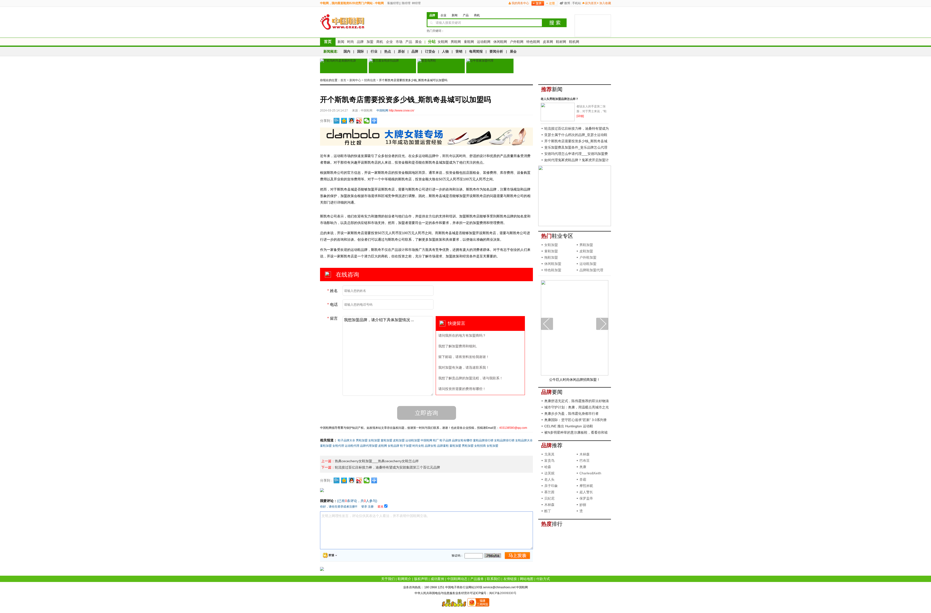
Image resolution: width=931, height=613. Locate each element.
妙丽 (582, 505)
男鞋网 (456, 42)
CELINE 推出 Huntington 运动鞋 (568, 426)
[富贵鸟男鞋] (441, 66)
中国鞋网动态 (457, 579)
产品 (408, 42)
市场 (399, 42)
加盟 (370, 42)
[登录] (537, 3)
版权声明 (421, 579)
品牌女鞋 (430, 445)
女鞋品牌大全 (524, 440)
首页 (328, 42)
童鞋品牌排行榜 (483, 440)
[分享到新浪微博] (359, 121)
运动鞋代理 (352, 445)
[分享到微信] (367, 121)
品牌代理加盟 (368, 445)
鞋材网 (561, 42)
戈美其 (549, 454)
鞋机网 (574, 42)
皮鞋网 (382, 445)
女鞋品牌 (393, 445)
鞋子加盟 (406, 445)
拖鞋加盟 (551, 257)
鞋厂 (436, 440)
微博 (567, 3)
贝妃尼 (549, 498)
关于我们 (388, 579)
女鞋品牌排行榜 (504, 440)
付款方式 (543, 579)
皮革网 (548, 42)
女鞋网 (443, 42)
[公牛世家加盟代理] (490, 66)
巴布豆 (584, 460)
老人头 (549, 479)
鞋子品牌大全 (346, 440)
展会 (418, 42)
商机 (379, 42)
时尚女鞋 (418, 445)
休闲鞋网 (500, 42)
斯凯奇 (447, 156)
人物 (445, 51)
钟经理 (416, 3)
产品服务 (477, 579)
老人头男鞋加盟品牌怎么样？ (559, 99)
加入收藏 (605, 3)
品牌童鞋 (443, 445)
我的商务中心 (520, 3)
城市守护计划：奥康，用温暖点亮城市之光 (576, 407)
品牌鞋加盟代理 (591, 270)
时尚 (350, 42)
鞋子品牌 (445, 440)
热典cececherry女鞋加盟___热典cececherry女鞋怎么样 (377, 461)
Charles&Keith (590, 473)
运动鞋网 (483, 42)
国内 (347, 51)
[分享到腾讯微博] (337, 121)
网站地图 (526, 579)
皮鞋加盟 (399, 440)
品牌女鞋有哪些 (462, 440)
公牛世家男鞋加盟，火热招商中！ (574, 380)
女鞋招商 (480, 445)
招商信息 (370, 80)
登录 (364, 506)
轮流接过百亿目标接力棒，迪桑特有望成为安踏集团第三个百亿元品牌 (387, 467)
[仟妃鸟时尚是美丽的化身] (343, 66)
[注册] (551, 3)
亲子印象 (551, 486)
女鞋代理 (338, 445)
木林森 (584, 454)
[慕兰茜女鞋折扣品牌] (392, 66)
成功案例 (437, 579)
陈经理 (405, 3)
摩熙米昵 (586, 486)
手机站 (576, 3)
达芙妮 (549, 473)
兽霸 (582, 479)
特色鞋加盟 (552, 270)
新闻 (340, 42)
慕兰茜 (549, 492)
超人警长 (586, 492)
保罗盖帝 (586, 498)
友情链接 (510, 579)
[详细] (580, 116)
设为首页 (591, 3)
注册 (371, 506)
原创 (401, 51)
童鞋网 (469, 42)
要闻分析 (496, 51)
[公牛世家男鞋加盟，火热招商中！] (574, 374)
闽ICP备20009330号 (502, 593)
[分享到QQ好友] (352, 121)
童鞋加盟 (386, 440)
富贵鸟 (549, 460)
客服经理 (392, 3)
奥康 (582, 467)
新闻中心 (355, 80)
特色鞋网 (533, 42)
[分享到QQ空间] (344, 121)
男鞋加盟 (362, 440)
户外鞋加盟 (587, 257)
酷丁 (547, 511)
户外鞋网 (516, 42)
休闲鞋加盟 (552, 264)
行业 (374, 51)
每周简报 (476, 51)
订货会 (430, 51)
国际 (360, 51)
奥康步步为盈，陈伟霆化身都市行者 (571, 413)
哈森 (547, 467)
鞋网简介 (404, 579)
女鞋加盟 (374, 440)
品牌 (360, 42)
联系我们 (493, 579)
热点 (387, 51)
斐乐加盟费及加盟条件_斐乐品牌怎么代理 (575, 147)
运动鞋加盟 (412, 440)
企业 (389, 42)
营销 (459, 51)
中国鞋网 (426, 440)
